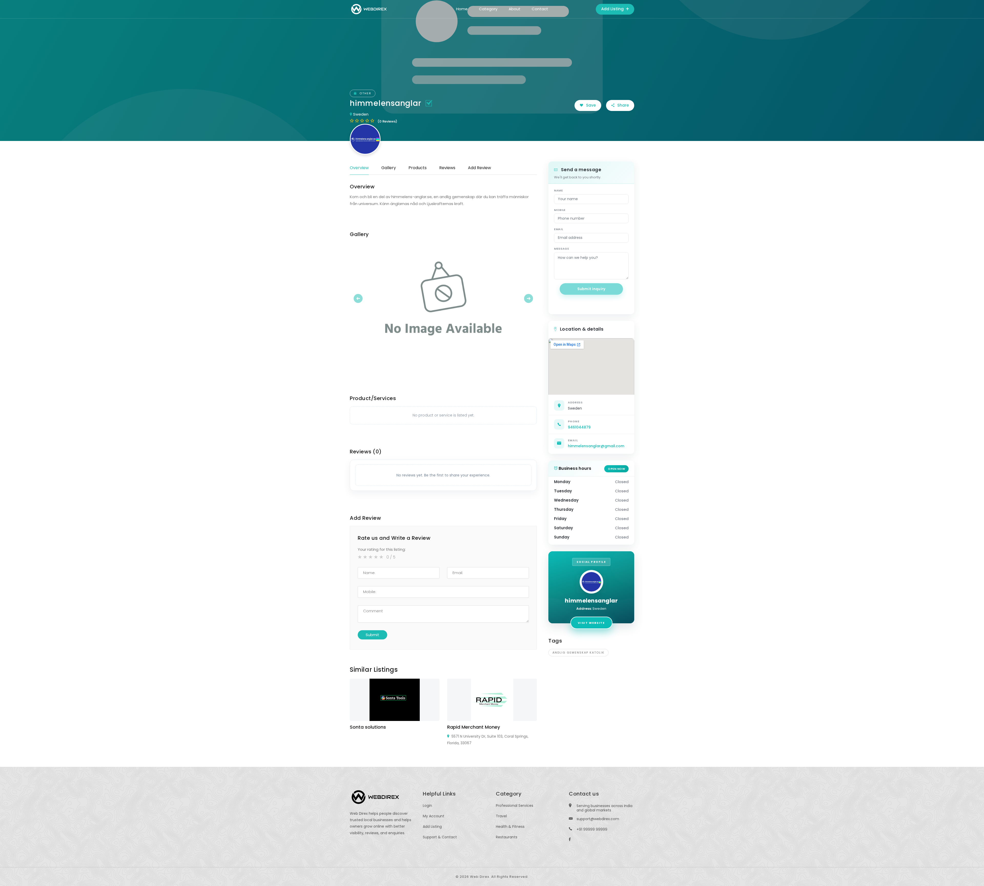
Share (622, 105)
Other (364, 93)
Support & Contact (440, 837)
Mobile (560, 210)
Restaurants (506, 837)
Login (427, 805)
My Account (433, 816)
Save (590, 105)
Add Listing (613, 9)
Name (558, 190)
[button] (364, 298)
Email (558, 229)
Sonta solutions (368, 727)
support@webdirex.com (598, 818)
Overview (359, 168)
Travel (501, 816)
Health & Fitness (510, 826)
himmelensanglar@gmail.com (596, 446)
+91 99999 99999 (592, 829)
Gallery (388, 168)
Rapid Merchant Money (473, 727)
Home (462, 9)
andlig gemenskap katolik (578, 652)
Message (561, 249)
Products (417, 168)
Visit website (591, 623)
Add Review (479, 168)
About (514, 9)
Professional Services (514, 805)
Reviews (447, 168)
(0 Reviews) (387, 121)
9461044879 (579, 427)
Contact (540, 9)
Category (488, 9)
